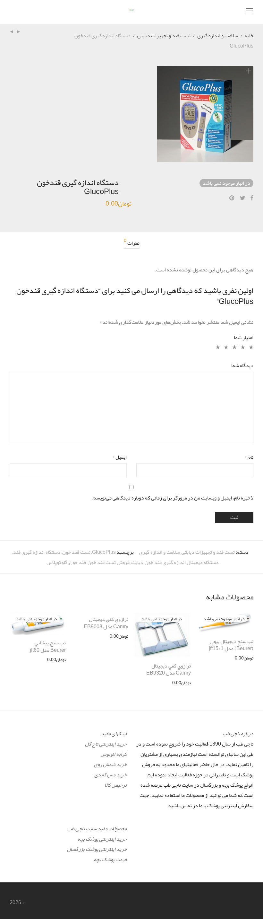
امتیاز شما (243, 337)
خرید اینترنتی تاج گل (106, 744)
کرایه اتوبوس (113, 754)
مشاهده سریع (244, 657)
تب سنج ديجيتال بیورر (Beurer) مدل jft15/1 (231, 645)
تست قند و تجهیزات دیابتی (164, 36)
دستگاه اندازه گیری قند (37, 552)
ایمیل (119, 457)
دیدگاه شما (242, 365)
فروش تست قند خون (109, 562)
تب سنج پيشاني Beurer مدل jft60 (48, 646)
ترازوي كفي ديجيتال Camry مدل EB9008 (106, 623)
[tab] (131, 243)
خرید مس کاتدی (110, 775)
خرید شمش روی (110, 764)
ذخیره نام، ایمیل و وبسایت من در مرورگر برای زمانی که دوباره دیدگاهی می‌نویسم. (172, 498)
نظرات (132, 243)
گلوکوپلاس (57, 562)
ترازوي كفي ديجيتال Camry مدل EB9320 (168, 669)
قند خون (77, 562)
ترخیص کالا (116, 785)
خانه (249, 36)
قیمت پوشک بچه (110, 859)
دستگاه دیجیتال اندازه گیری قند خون (182, 562)
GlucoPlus (104, 552)
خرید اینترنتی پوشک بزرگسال (97, 849)
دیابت (137, 562)
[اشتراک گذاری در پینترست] (232, 198)
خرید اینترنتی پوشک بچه (102, 839)
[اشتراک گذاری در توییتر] (242, 198)
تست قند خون (76, 552)
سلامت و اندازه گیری (217, 36)
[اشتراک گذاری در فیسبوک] (251, 198)
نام (248, 457)
